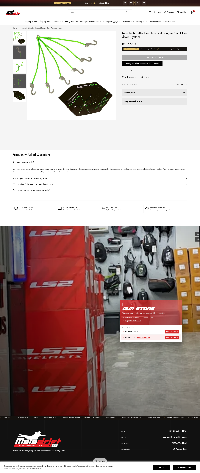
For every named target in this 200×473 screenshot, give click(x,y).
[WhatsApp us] (197, 239)
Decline (161, 467)
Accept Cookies (184, 467)
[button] (125, 69)
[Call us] (197, 234)
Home (15, 28)
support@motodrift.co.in (133, 321)
